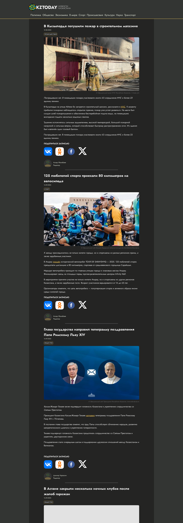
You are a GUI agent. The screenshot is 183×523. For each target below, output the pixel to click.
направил (90, 415)
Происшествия (95, 15)
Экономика (61, 15)
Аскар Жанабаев (59, 162)
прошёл (56, 261)
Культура (110, 15)
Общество (48, 15)
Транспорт (130, 15)
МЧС (123, 106)
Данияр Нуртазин (60, 475)
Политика (35, 15)
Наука (119, 15)
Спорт (82, 15)
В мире (73, 15)
